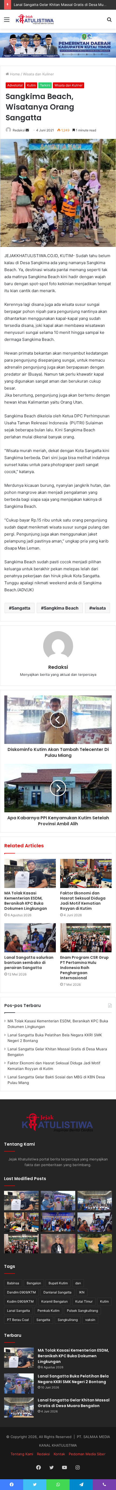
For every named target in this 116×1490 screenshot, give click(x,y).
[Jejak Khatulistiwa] (35, 19)
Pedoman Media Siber (87, 1454)
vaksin (90, 1320)
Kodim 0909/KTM (20, 1301)
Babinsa (13, 1283)
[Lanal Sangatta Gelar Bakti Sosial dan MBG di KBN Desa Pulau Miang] (58, 1222)
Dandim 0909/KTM (21, 1292)
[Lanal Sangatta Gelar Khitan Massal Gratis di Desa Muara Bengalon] (94, 1200)
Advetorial (15, 85)
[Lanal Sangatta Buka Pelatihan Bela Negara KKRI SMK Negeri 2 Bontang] (58, 1200)
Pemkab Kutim (48, 1311)
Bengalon (34, 1283)
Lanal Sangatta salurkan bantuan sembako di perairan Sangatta (28, 962)
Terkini (45, 85)
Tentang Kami (22, 1454)
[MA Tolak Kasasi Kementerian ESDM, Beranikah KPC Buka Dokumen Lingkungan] (30, 873)
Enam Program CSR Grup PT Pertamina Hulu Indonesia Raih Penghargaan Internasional (84, 968)
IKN (81, 1292)
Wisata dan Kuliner (38, 74)
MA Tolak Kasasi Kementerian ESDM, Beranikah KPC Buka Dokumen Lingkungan (25, 900)
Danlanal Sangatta (57, 1292)
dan (78, 1283)
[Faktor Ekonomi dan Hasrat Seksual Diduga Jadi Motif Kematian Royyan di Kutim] (86, 873)
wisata (99, 608)
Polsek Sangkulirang (82, 1311)
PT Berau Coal (18, 1320)
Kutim (31, 85)
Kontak (59, 1454)
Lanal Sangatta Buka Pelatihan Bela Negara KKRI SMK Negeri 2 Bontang (73, 1378)
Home (14, 74)
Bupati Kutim (58, 1283)
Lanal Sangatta (18, 1311)
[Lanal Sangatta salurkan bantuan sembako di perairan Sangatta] (30, 937)
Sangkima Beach (61, 608)
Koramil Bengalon (54, 1301)
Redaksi (19, 130)
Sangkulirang (68, 1320)
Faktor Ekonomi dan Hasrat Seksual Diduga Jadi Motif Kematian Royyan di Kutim (82, 900)
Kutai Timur (84, 1301)
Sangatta (21, 608)
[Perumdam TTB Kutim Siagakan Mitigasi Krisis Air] (94, 1243)
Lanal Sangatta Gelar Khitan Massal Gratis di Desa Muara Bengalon (74, 1402)
